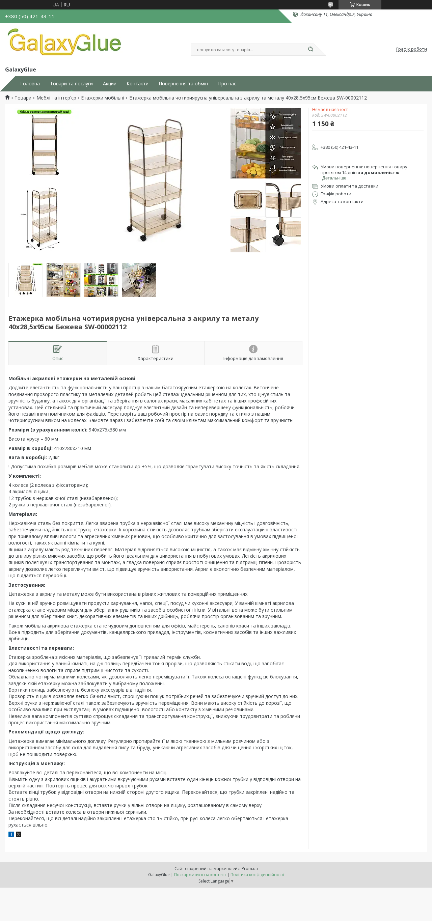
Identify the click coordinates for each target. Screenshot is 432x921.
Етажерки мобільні (102, 98)
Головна (30, 83)
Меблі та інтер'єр (56, 98)
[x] (18, 835)
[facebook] (11, 835)
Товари (23, 98)
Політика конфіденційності (257, 874)
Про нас (227, 83)
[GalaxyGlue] (64, 43)
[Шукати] (310, 50)
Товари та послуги (71, 83)
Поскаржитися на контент (200, 874)
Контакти (137, 83)
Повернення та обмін (183, 83)
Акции (109, 83)
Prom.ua (250, 868)
